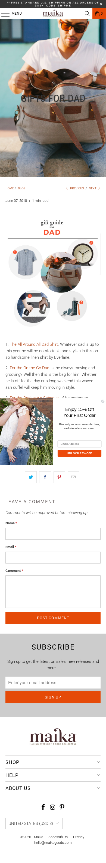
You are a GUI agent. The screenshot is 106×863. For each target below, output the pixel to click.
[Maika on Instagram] (53, 808)
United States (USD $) (30, 823)
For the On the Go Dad (29, 367)
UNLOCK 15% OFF (79, 453)
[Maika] (53, 13)
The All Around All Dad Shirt (34, 344)
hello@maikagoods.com (53, 843)
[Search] (87, 13)
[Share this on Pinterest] (59, 477)
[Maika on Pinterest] (62, 808)
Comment (14, 571)
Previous (76, 188)
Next (93, 188)
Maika (38, 837)
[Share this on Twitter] (31, 477)
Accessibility (58, 837)
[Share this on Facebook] (45, 477)
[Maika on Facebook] (43, 808)
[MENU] (2, 13)
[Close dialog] (103, 401)
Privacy (78, 837)
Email (10, 547)
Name (11, 523)
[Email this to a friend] (73, 477)
